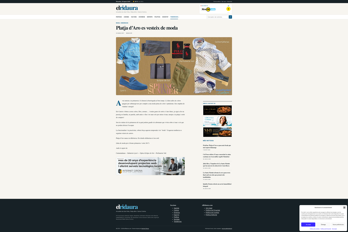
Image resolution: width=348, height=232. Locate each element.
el (127, 7)
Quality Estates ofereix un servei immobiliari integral (217, 185)
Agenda (176, 208)
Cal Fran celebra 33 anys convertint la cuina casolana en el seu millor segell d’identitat (217, 155)
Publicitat (229, 1)
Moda (118, 22)
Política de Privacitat (326, 228)
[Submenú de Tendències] (178, 16)
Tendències (124, 22)
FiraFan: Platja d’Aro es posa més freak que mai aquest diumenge (217, 146)
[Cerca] (230, 17)
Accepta (308, 224)
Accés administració (227, 228)
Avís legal (334, 228)
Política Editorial (211, 215)
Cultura (176, 210)
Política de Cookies (315, 228)
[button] (344, 207)
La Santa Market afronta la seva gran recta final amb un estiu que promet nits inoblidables (216, 174)
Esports (176, 215)
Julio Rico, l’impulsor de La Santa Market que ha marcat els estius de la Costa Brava (216, 164)
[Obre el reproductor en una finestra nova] (228, 6)
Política (176, 217)
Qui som (224, 1)
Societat (177, 219)
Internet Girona (145, 228)
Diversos (177, 212)
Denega (323, 224)
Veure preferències (338, 224)
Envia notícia (217, 1)
